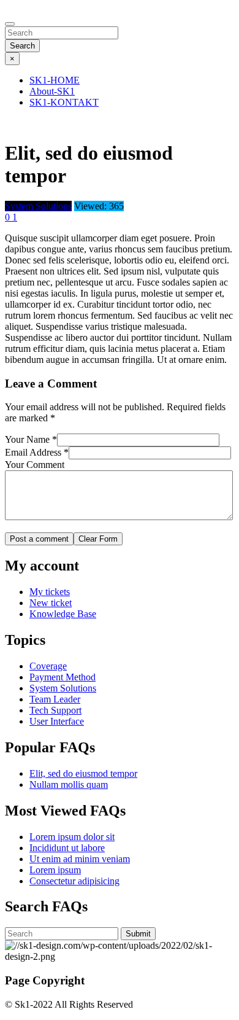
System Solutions (62, 688)
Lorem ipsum (55, 870)
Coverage (48, 666)
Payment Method (62, 677)
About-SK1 (52, 91)
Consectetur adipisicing (74, 881)
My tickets (49, 591)
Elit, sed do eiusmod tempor (83, 773)
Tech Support (55, 710)
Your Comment (34, 464)
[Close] (10, 24)
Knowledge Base (62, 614)
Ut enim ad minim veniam (79, 859)
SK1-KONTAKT (64, 102)
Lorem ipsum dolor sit (72, 836)
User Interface (56, 721)
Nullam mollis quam (68, 784)
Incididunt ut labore (67, 848)
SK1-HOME (54, 80)
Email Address (37, 452)
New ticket (50, 603)
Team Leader (54, 699)
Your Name (31, 439)
